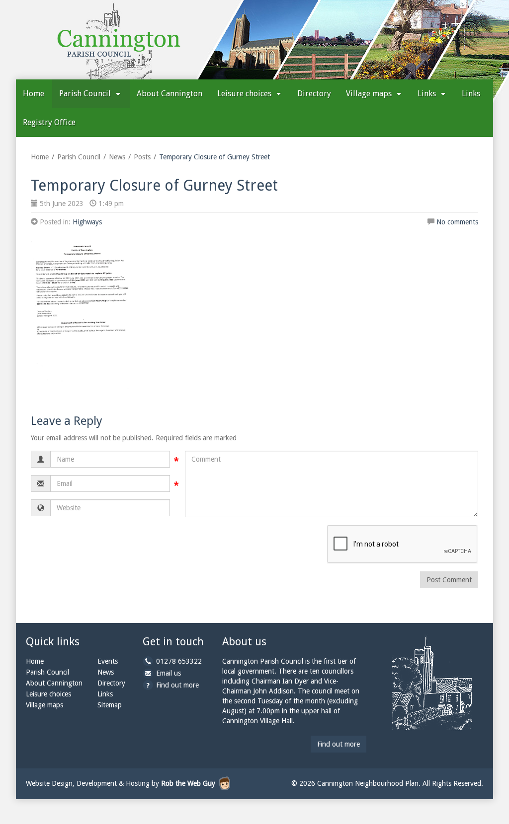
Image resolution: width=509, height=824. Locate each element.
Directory (314, 93)
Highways (87, 222)
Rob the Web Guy (188, 783)
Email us (168, 673)
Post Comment (449, 580)
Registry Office (49, 122)
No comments (457, 222)
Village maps (370, 93)
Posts (142, 157)
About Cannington (169, 93)
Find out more (177, 685)
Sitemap (109, 705)
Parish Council (86, 93)
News (117, 157)
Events (107, 661)
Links (428, 93)
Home (33, 93)
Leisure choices (245, 93)
